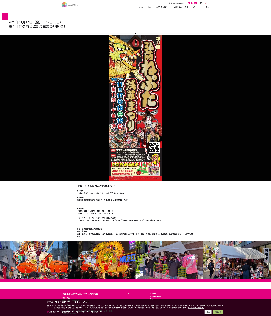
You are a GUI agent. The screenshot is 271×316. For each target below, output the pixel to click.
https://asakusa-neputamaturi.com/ (130, 220)
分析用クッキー (84, 312)
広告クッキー (98, 312)
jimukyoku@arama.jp (177, 3)
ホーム (127, 294)
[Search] (201, 3)
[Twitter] (189, 3)
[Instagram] (192, 3)
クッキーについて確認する (196, 308)
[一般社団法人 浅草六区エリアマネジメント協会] (70, 4)
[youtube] (195, 3)
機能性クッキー (69, 312)
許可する (217, 312)
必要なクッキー (54, 312)
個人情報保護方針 (156, 296)
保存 (208, 312)
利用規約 (153, 294)
